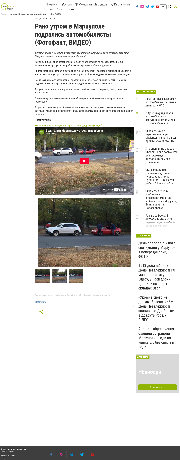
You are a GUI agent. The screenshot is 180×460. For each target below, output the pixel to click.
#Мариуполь (40, 302)
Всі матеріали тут (158, 387)
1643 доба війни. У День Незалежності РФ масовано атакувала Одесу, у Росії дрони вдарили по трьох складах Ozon (157, 276)
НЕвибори (149, 372)
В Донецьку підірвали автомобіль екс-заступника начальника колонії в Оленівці (160, 118)
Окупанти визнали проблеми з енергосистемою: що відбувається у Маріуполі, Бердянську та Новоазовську (161, 199)
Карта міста (122, 4)
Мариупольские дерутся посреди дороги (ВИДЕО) (68, 125)
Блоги (68, 4)
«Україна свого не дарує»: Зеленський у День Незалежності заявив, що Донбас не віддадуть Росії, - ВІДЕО (156, 308)
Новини (52, 4)
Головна (4, 14)
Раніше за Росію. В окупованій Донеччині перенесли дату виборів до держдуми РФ (160, 220)
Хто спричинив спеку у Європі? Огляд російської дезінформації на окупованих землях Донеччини (161, 155)
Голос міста (49, 9)
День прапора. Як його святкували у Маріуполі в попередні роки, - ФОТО (157, 250)
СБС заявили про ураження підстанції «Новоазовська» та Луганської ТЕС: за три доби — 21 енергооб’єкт (160, 176)
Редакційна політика (65, 9)
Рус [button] (163, 6)
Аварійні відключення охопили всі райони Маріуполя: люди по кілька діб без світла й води (156, 338)
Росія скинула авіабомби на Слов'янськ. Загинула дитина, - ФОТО (160, 102)
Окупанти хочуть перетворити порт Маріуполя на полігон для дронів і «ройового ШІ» (161, 136)
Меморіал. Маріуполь (93, 4)
